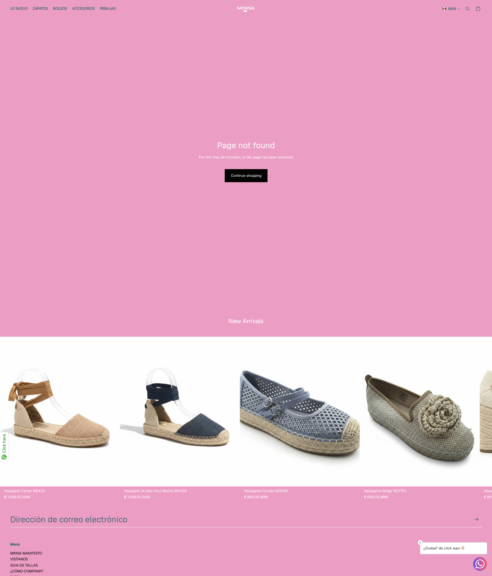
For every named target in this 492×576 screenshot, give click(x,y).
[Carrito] (478, 8)
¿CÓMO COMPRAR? (26, 571)
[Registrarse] (476, 519)
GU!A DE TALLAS (24, 565)
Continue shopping (246, 175)
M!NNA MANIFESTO (26, 553)
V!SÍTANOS (19, 559)
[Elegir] (112, 478)
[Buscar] (467, 8)
